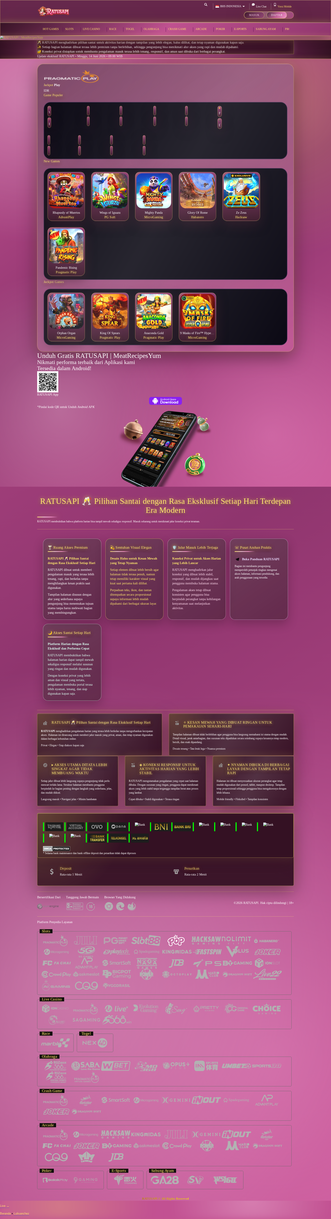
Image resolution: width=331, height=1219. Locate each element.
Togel (130, 29)
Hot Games (51, 29)
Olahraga (152, 29)
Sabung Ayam (266, 29)
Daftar (276, 14)
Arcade (201, 29)
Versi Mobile (285, 6)
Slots (69, 29)
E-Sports (240, 29)
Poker (221, 29)
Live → (4, 1205)
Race (113, 29)
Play (57, 84)
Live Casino (92, 29)
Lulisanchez (21, 1213)
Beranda (5, 1213)
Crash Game (177, 29)
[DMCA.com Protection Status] (56, 848)
